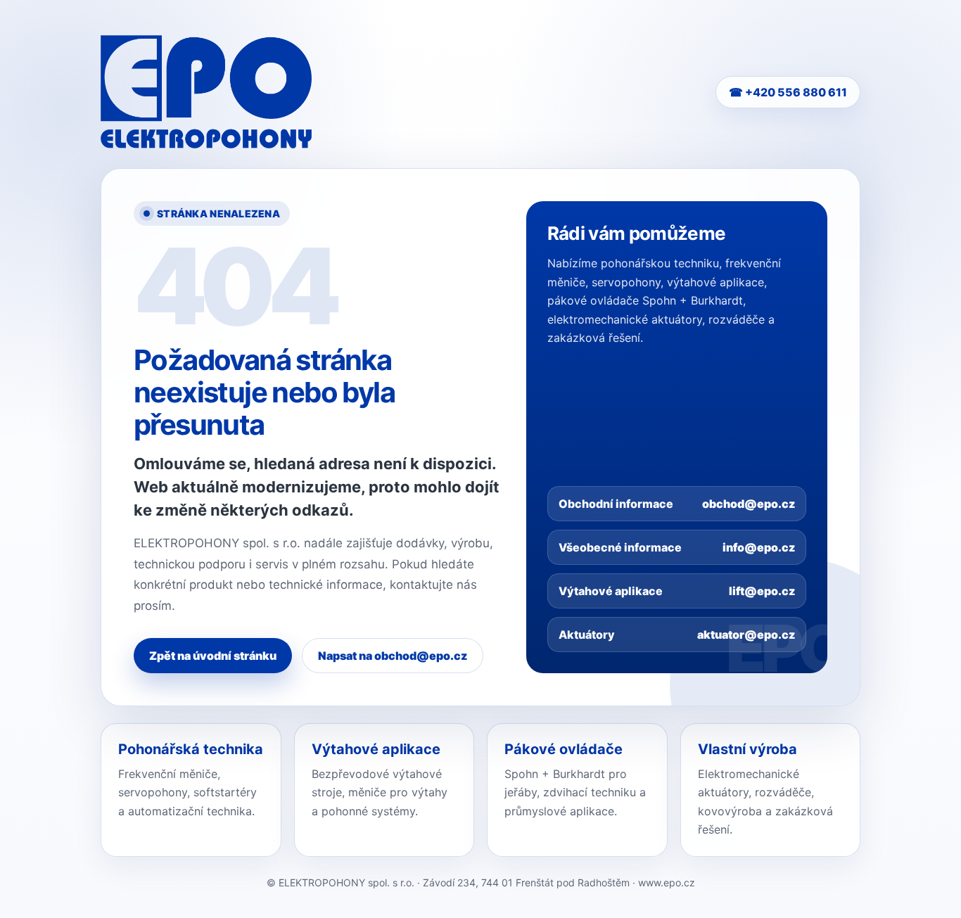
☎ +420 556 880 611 (788, 92)
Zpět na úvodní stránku (212, 656)
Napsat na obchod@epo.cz (392, 656)
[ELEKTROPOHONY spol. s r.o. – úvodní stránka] (206, 91)
